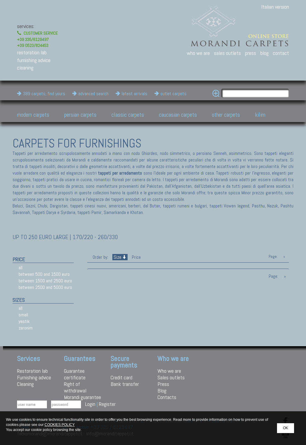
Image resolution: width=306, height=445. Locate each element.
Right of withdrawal (75, 387)
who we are (198, 53)
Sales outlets (171, 377)
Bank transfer (125, 384)
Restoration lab (32, 370)
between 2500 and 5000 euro (45, 287)
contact (281, 53)
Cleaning (25, 384)
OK (285, 428)
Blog (161, 390)
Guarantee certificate (74, 374)
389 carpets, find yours (44, 93)
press (250, 53)
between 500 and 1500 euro (44, 274)
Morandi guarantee (82, 397)
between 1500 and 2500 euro (45, 281)
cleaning (25, 67)
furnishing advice (34, 60)
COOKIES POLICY (60, 425)
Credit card (121, 377)
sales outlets (227, 53)
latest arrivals (134, 93)
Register (107, 404)
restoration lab (32, 52)
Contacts (166, 397)
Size (117, 257)
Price (136, 257)
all (20, 267)
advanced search (93, 93)
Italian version (275, 6)
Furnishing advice (34, 377)
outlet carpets (173, 93)
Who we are (169, 370)
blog (264, 53)
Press (163, 384)
